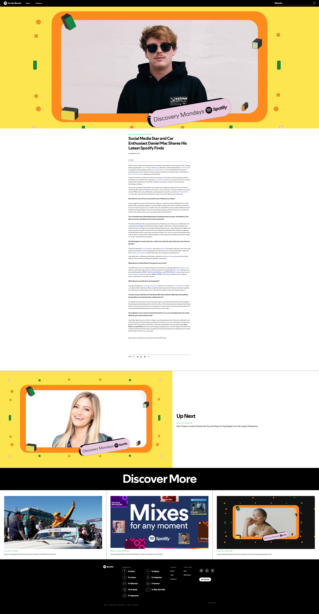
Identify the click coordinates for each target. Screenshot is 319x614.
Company (38, 3)
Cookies (128, 605)
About (172, 571)
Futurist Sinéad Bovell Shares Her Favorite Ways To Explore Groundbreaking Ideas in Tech (244, 554)
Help (185, 571)
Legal (105, 605)
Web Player (187, 575)
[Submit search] (314, 3)
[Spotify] (12, 3)
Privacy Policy (121, 605)
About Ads (135, 605)
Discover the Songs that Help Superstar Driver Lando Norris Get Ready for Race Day (30, 554)
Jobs (171, 575)
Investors (173, 579)
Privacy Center (112, 605)
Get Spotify (206, 579)
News (28, 3)
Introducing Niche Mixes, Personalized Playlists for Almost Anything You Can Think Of (136, 554)
